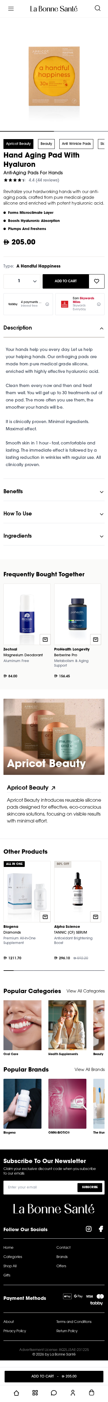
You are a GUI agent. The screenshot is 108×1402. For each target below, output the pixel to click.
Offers (61, 1266)
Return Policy (66, 1331)
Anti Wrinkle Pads (76, 144)
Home (8, 1248)
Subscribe (90, 1187)
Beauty (46, 144)
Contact (63, 1248)
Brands (62, 1257)
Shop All (9, 1266)
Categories (12, 1257)
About (8, 1322)
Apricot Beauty (18, 144)
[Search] (97, 9)
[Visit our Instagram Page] (88, 1230)
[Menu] (11, 9)
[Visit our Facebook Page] (101, 1230)
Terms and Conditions (74, 1322)
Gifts (6, 1275)
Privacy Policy (14, 1331)
